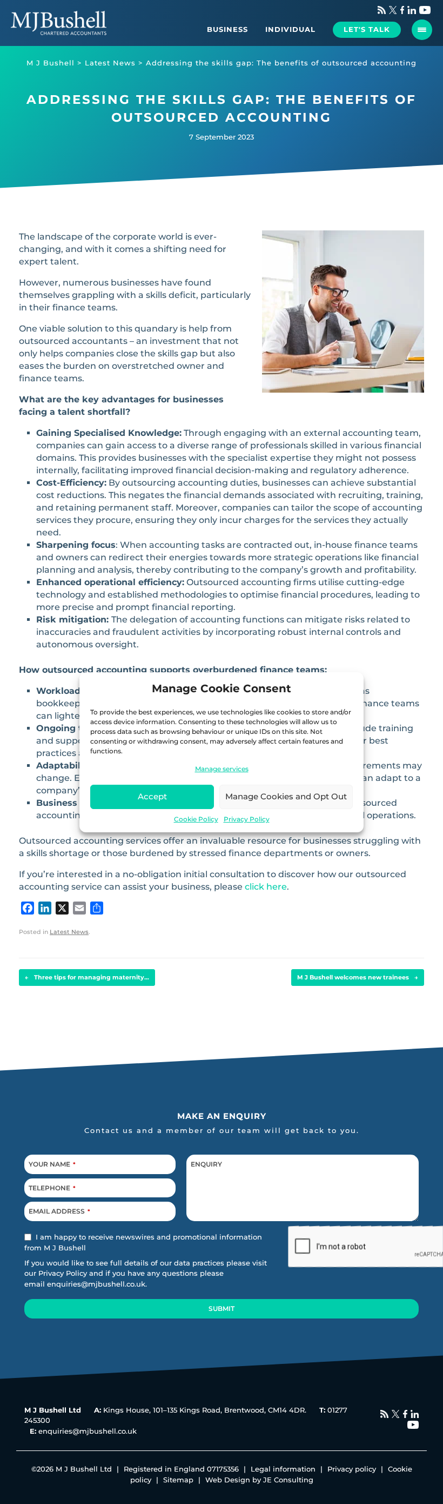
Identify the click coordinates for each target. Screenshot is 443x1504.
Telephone (52, 1187)
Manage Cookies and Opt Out (286, 796)
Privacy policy (351, 1469)
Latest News (69, 932)
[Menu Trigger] (422, 29)
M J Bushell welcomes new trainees (357, 977)
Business (227, 29)
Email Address (59, 1211)
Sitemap (178, 1479)
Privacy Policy (247, 819)
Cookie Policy (196, 819)
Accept (152, 796)
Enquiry (206, 1164)
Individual (290, 29)
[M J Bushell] (58, 23)
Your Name (52, 1164)
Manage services (222, 769)
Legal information (283, 1469)
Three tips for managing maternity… (87, 977)
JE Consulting (288, 1479)
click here (266, 887)
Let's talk (367, 29)
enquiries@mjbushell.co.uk (96, 1283)
